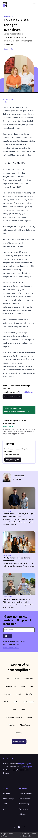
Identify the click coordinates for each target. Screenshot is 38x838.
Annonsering (24, 804)
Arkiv (5, 809)
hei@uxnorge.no (26, 767)
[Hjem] (5, 4)
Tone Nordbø (8, 49)
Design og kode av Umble (7, 835)
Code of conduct (25, 793)
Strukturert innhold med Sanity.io (28, 835)
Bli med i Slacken (26, 392)
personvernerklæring (11, 647)
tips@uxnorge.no (12, 459)
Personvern (23, 809)
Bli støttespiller (19, 741)
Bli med (7, 636)
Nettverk (6, 793)
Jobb (5, 804)
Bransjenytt (8, 17)
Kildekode (22, 814)
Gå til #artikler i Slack (12, 396)
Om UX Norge (8, 799)
